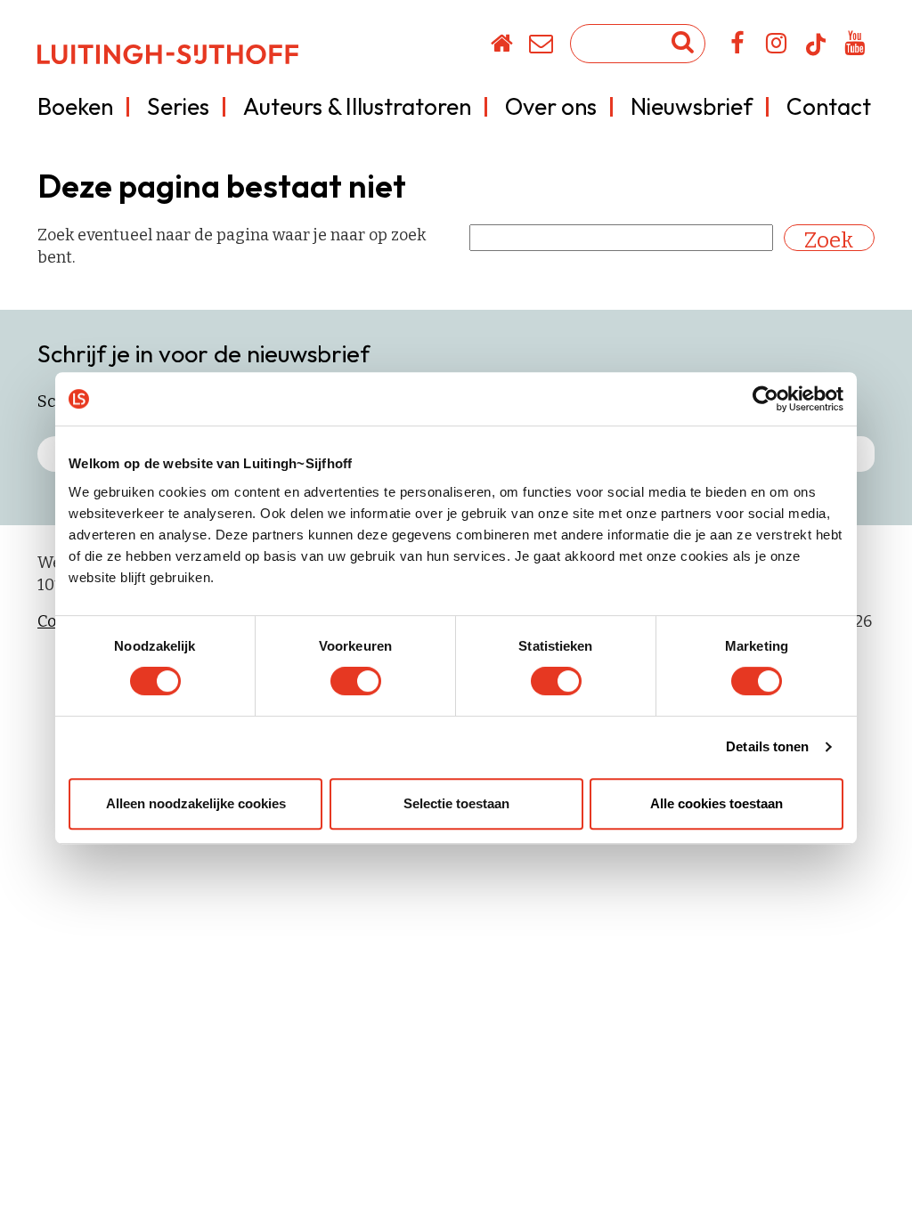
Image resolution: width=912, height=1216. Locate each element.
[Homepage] (502, 46)
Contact (828, 106)
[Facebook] (737, 46)
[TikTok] (816, 52)
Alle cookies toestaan (716, 803)
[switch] (355, 681)
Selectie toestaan (456, 803)
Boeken (75, 106)
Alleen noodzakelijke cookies (196, 803)
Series (178, 106)
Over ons (551, 106)
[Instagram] (777, 46)
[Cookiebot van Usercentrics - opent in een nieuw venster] (765, 398)
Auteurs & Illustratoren (357, 106)
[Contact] (542, 46)
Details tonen (767, 746)
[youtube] (855, 46)
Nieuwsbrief (692, 106)
